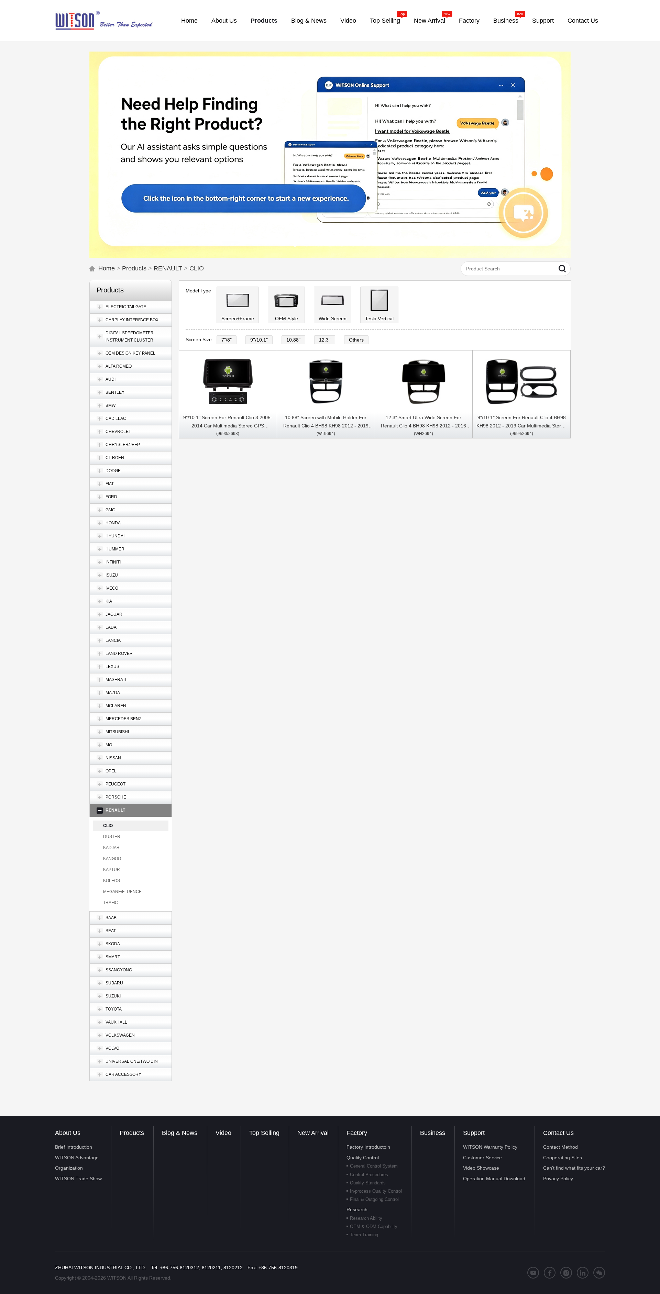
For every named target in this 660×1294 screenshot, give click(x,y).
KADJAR (111, 847)
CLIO (196, 268)
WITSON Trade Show (78, 1178)
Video (223, 1132)
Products (134, 268)
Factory (356, 1132)
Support (474, 1132)
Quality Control (362, 1157)
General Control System (374, 1166)
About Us (67, 1132)
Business (432, 1132)
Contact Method (560, 1147)
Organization (69, 1168)
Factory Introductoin (368, 1147)
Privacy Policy (558, 1178)
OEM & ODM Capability (373, 1226)
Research (356, 1209)
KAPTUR (111, 869)
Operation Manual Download (494, 1178)
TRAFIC (110, 902)
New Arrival (313, 1132)
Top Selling (264, 1132)
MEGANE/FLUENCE (122, 891)
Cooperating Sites (562, 1157)
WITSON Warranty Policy (490, 1147)
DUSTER (111, 836)
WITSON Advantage (77, 1157)
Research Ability (366, 1218)
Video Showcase (481, 1168)
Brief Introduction (73, 1147)
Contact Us (558, 1132)
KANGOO (112, 858)
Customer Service (482, 1157)
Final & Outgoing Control (374, 1199)
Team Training (364, 1234)
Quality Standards (368, 1182)
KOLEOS (111, 880)
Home (106, 268)
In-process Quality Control (376, 1191)
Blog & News (179, 1132)
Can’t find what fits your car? (574, 1168)
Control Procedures (369, 1174)
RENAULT (168, 268)
